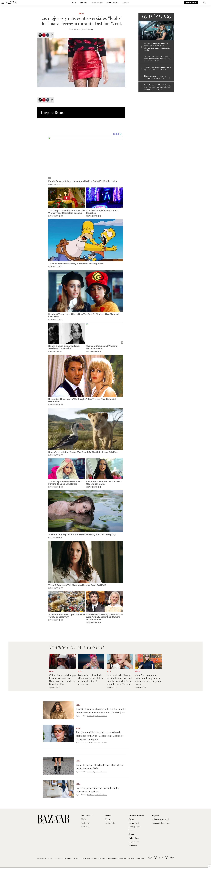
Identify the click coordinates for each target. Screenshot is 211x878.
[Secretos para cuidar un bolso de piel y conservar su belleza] (58, 789)
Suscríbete (191, 3)
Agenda (126, 3)
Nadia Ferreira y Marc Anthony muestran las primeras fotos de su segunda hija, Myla (157, 87)
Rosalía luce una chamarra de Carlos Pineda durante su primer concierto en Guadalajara (100, 710)
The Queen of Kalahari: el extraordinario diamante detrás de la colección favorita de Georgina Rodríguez (100, 735)
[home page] (10, 2)
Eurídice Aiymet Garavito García (97, 716)
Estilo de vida (113, 3)
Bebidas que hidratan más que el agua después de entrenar (157, 68)
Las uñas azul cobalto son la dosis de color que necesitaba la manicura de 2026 (157, 59)
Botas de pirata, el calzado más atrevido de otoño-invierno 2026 (99, 766)
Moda (74, 3)
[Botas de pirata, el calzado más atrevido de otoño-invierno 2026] (58, 766)
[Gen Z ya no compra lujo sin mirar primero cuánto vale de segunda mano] (148, 661)
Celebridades (97, 3)
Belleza (83, 3)
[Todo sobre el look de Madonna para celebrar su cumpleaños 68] (91, 661)
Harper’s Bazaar (87, 29)
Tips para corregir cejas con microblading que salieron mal (157, 77)
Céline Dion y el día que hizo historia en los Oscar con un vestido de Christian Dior (62, 679)
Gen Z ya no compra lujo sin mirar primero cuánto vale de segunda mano (148, 679)
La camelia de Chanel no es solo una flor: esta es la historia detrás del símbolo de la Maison (119, 679)
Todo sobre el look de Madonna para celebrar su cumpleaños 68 (91, 678)
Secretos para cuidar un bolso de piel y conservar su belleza (97, 789)
